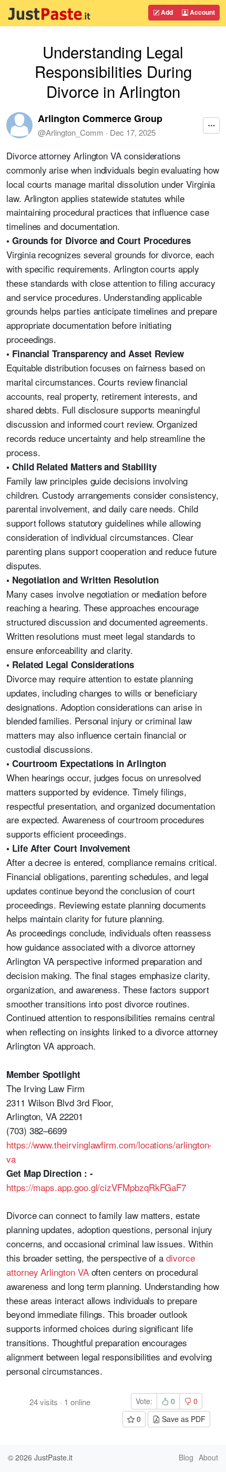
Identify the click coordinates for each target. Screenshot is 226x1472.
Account (201, 12)
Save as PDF (183, 1419)
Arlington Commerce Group (100, 118)
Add (166, 12)
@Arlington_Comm (71, 132)
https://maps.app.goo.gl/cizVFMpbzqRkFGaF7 (96, 1187)
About (208, 1457)
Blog (186, 1457)
